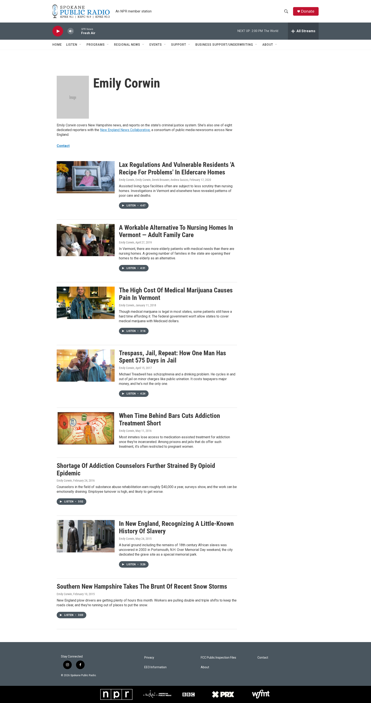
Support (178, 44)
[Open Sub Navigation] (80, 44)
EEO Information (155, 667)
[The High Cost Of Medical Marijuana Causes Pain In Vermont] (86, 303)
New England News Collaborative (125, 130)
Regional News (127, 44)
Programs (96, 44)
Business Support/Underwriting (224, 44)
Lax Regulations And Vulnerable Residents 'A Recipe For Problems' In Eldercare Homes (177, 168)
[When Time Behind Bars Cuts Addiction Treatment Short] (86, 428)
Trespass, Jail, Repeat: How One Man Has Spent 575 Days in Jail (172, 356)
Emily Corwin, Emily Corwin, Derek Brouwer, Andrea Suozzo (153, 179)
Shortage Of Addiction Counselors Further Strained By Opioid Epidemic (136, 469)
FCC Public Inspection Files (218, 657)
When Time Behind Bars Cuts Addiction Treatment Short (169, 419)
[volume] (70, 31)
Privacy (149, 657)
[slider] (77, 31)
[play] (57, 31)
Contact (63, 146)
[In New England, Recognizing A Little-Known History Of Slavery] (86, 536)
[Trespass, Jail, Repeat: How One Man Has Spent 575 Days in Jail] (86, 365)
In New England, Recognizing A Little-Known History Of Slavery (176, 527)
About (267, 44)
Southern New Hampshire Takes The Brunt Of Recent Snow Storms (142, 586)
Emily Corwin (126, 242)
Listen (71, 44)
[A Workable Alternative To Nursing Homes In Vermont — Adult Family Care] (86, 240)
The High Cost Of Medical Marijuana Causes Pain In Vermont (176, 293)
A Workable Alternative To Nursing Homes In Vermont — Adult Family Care (176, 231)
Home (57, 44)
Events (155, 44)
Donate (307, 11)
